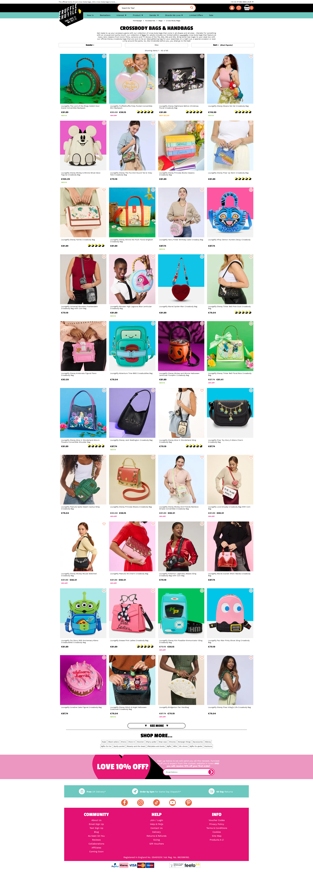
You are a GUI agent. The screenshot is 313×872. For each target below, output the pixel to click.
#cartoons (208, 746)
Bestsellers (105, 15)
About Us (96, 820)
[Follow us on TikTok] (156, 802)
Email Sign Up (96, 824)
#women (140, 742)
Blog (96, 832)
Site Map (216, 836)
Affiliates (96, 848)
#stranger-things (184, 742)
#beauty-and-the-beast (136, 746)
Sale (211, 15)
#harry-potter (151, 742)
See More (157, 726)
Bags (144, 35)
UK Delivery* (96, 791)
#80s (175, 746)
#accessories (198, 742)
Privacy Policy (216, 824)
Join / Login (156, 820)
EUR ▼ (251, 2)
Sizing (156, 840)
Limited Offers (196, 15)
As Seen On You (96, 836)
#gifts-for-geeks (196, 746)
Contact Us (156, 828)
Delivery (156, 832)
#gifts (169, 746)
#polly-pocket (119, 746)
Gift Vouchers (156, 844)
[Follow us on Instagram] (140, 802)
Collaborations (96, 844)
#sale (104, 742)
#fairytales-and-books (156, 746)
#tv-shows (183, 746)
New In (90, 15)
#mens (123, 742)
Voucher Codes (217, 820)
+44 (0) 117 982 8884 (239, 2)
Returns (224, 791)
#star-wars (163, 742)
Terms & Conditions (216, 828)
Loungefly (184, 35)
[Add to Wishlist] (104, 56)
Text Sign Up (96, 828)
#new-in (132, 742)
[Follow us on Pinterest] (188, 802)
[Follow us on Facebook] (124, 802)
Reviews (96, 840)
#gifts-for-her (106, 746)
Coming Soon (96, 851)
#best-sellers (113, 742)
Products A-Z (217, 840)
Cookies (216, 832)
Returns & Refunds (156, 836)
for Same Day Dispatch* (160, 791)
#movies (172, 742)
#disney (208, 742)
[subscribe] (211, 772)
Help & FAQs (156, 824)
